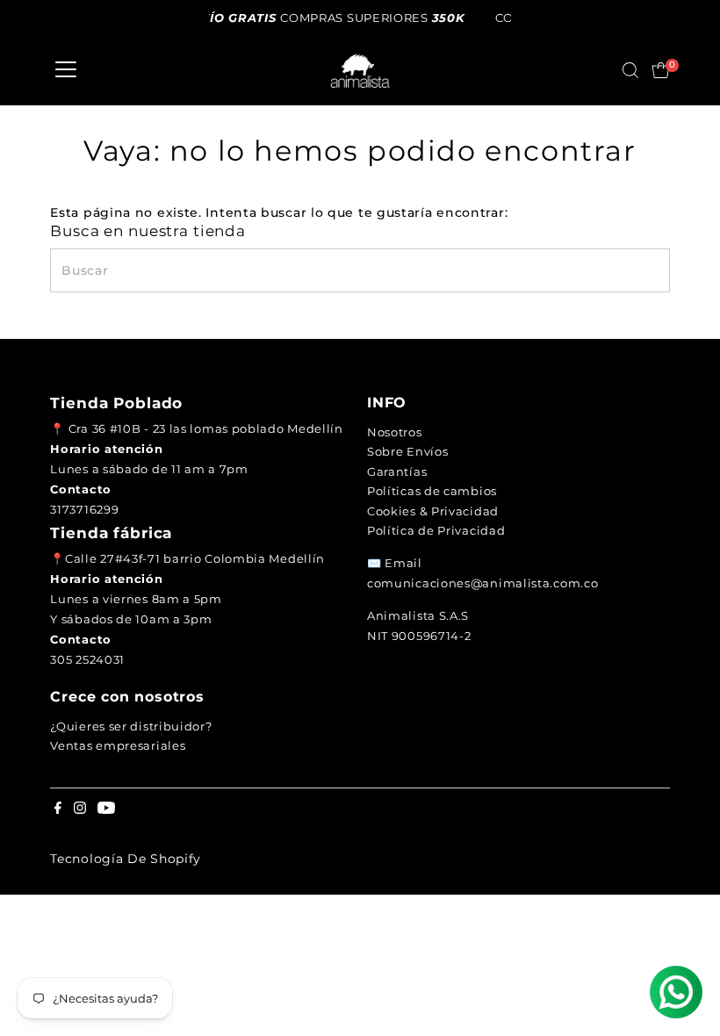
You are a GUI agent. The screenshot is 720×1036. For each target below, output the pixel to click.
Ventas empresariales (117, 745)
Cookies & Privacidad (433, 511)
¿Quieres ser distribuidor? (131, 726)
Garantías (397, 471)
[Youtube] (106, 809)
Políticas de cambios (432, 491)
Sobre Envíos (407, 451)
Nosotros (394, 432)
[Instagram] (79, 809)
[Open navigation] (66, 70)
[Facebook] (58, 809)
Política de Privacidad (436, 530)
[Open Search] (630, 70)
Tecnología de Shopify (125, 859)
